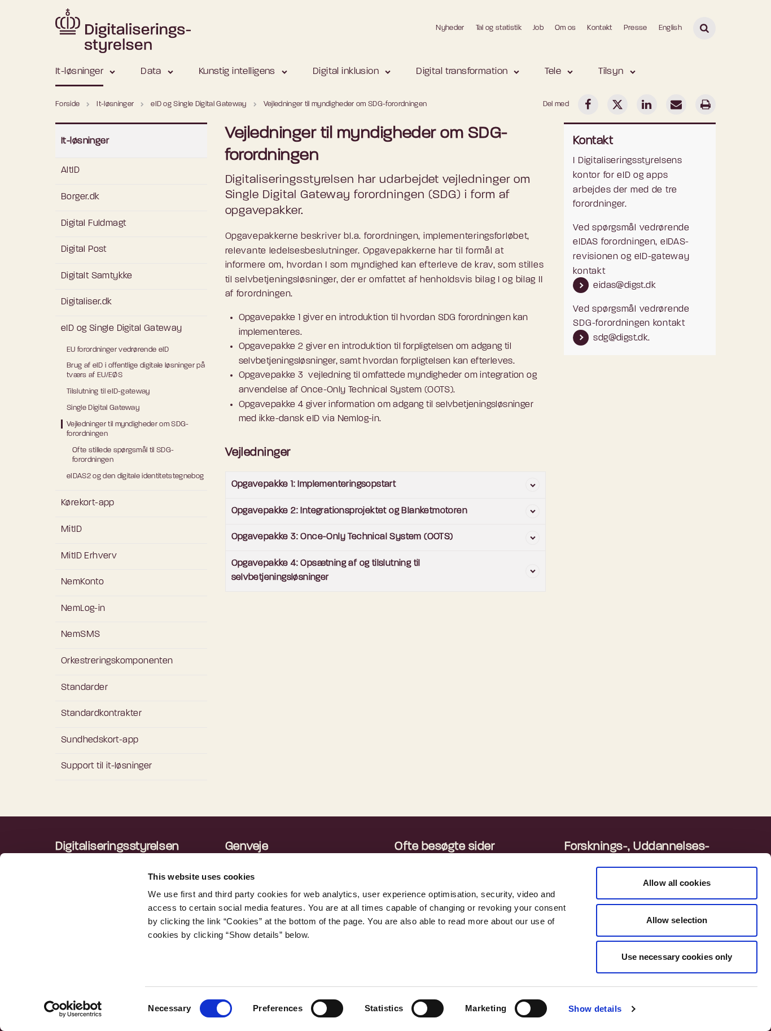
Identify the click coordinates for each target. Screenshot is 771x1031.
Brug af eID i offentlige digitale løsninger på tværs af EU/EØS (136, 370)
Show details (595, 1008)
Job (538, 28)
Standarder (84, 687)
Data (151, 71)
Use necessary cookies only (677, 957)
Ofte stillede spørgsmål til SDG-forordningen (123, 455)
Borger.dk (80, 197)
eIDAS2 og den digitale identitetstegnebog (135, 476)
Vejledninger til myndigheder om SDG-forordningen (128, 429)
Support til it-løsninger (106, 766)
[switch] (327, 1008)
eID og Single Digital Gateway (121, 328)
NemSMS (80, 634)
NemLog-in (83, 608)
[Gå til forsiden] (123, 27)
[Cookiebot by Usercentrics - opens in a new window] (73, 1009)
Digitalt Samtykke (97, 276)
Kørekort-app (88, 503)
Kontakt (599, 28)
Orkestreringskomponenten (117, 661)
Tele (553, 71)
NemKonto (82, 582)
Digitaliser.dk (86, 302)
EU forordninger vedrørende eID (118, 349)
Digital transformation (461, 71)
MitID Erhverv (89, 556)
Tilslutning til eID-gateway (108, 391)
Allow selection (677, 920)
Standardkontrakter (101, 713)
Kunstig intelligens (237, 71)
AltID (70, 170)
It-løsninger (79, 71)
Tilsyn (611, 71)
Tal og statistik (499, 28)
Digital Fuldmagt (93, 223)
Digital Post (84, 249)
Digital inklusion (346, 71)
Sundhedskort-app (99, 740)
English (670, 28)
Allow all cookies (677, 883)
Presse (635, 28)
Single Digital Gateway (103, 408)
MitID (71, 529)
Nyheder (450, 28)
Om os (565, 28)
